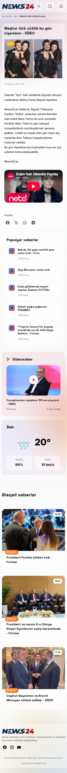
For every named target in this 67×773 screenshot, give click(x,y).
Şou (15, 16)
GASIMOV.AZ (39, 763)
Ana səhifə (7, 16)
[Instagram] (12, 747)
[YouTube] (19, 747)
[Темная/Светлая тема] (39, 6)
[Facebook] (5, 747)
